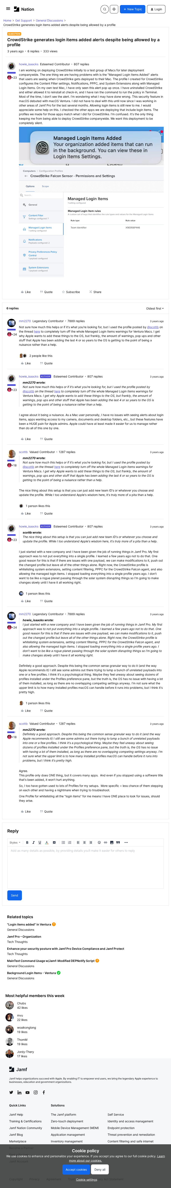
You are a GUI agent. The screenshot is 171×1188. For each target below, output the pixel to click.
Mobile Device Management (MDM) (75, 1128)
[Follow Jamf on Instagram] (36, 1092)
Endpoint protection (121, 1128)
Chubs (21, 1003)
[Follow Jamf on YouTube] (27, 1092)
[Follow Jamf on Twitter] (11, 1092)
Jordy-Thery (25, 1052)
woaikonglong (26, 1027)
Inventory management (67, 1141)
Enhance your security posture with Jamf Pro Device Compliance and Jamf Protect (65, 948)
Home (7, 20)
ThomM (22, 1039)
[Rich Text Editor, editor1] (85, 867)
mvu (20, 1015)
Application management (68, 1134)
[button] (8, 10)
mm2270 (25, 321)
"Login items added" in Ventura (29, 924)
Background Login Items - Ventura (31, 973)
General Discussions (49, 20)
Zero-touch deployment (67, 1121)
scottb (23, 452)
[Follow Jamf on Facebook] (44, 1092)
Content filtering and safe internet (130, 1141)
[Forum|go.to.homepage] (24, 9)
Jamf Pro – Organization (24, 936)
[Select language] (114, 9)
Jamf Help (16, 1114)
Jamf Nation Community (25, 1128)
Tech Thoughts (17, 941)
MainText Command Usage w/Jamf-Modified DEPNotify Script (50, 961)
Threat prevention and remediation (131, 1134)
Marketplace (17, 1141)
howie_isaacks (28, 64)
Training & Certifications (25, 1121)
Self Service (116, 1114)
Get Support (23, 20)
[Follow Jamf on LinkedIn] (19, 1092)
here (37, 331)
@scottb (153, 327)
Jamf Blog (16, 1134)
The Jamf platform (63, 1114)
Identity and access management (130, 1121)
